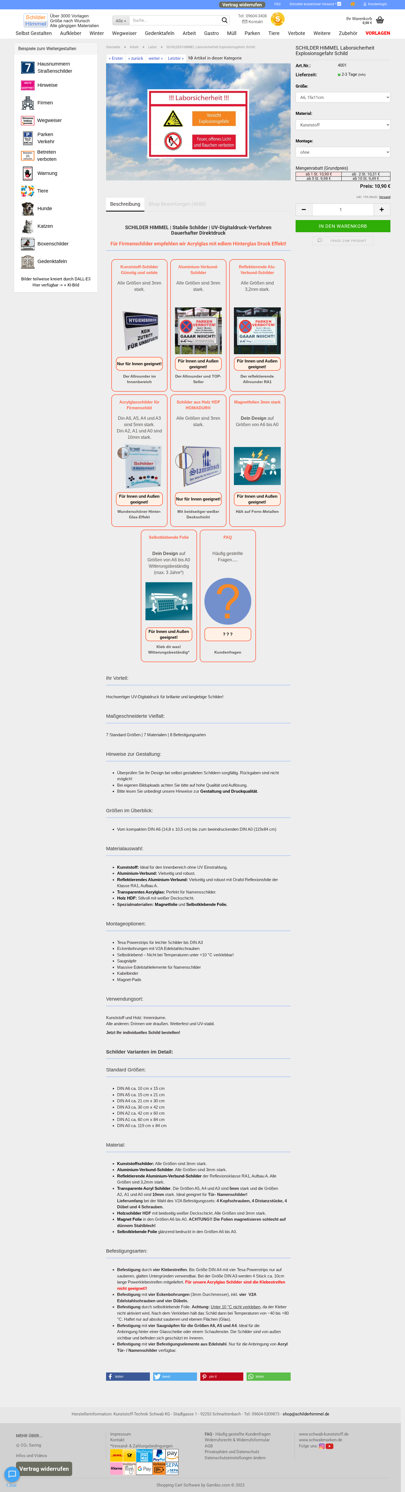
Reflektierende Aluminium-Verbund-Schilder (159, 1176)
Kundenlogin (376, 4)
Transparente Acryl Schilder (144, 1188)
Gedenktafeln (159, 33)
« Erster (116, 58)
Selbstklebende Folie (137, 1231)
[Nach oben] (390, 1483)
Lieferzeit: (306, 74)
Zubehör (348, 33)
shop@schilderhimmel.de (306, 1414)
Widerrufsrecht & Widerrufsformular (237, 1439)
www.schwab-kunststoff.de (324, 1434)
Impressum (120, 1434)
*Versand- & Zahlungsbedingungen (141, 1446)
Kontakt (117, 1439)
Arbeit (189, 33)
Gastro (211, 33)
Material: (304, 113)
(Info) (362, 75)
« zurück (135, 58)
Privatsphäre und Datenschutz (232, 1451)
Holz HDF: (127, 898)
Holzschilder (129, 1213)
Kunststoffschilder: (135, 1163)
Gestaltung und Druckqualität (228, 791)
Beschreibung (125, 204)
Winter (97, 33)
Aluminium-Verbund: (137, 873)
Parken (252, 33)
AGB (209, 1446)
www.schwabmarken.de (320, 1439)
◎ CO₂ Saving (28, 1445)
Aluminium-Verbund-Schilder (145, 1169)
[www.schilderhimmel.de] (61, 20)
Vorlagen (378, 33)
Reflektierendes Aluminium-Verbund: (152, 879)
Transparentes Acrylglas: (141, 892)
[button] (128, 1376)
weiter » (155, 58)
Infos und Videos (31, 1455)
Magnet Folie (129, 1219)
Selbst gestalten (34, 33)
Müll (231, 33)
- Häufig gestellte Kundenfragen (238, 1434)
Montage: (304, 141)
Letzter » (176, 58)
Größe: (302, 86)
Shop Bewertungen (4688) (177, 204)
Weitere (322, 33)
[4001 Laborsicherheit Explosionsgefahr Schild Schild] (198, 121)
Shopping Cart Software (178, 1485)
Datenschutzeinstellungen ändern (235, 1457)
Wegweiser (124, 33)
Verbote (296, 33)
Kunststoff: (128, 867)
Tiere (274, 33)
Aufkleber (70, 33)
